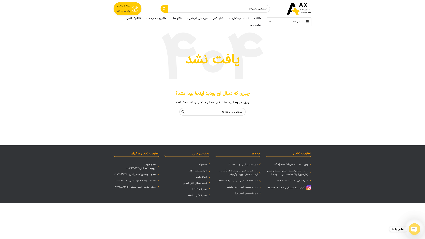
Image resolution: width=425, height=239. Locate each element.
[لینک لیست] (289, 164)
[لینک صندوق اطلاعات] (127, 8)
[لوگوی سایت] (299, 8)
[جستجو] (164, 9)
